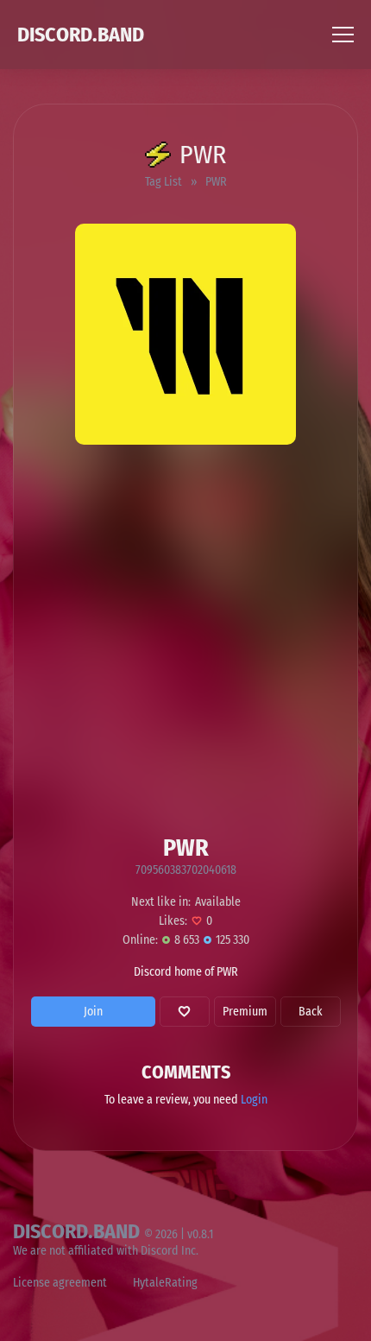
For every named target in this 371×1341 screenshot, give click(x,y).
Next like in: (161, 902)
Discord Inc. (169, 1250)
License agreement (60, 1282)
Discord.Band (80, 34)
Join (93, 1011)
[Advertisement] (185, 639)
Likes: (173, 921)
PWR (216, 181)
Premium (245, 1011)
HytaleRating (165, 1282)
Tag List (163, 181)
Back (311, 1011)
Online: (140, 940)
